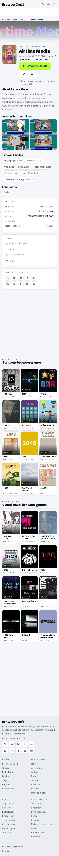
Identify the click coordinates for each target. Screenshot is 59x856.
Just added (36, 803)
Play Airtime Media (36, 65)
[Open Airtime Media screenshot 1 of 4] (15, 127)
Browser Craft (9, 20)
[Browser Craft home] (13, 4)
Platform (35, 784)
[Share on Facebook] (27, 278)
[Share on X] (7, 278)
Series (34, 816)
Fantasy (35, 788)
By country (36, 820)
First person (8, 816)
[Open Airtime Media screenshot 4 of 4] (43, 142)
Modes (5, 776)
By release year (38, 811)
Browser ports (38, 832)
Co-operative (9, 824)
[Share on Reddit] (14, 278)
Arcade (35, 780)
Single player (8, 803)
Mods (34, 828)
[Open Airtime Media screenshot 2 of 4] (43, 127)
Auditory (6, 832)
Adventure (36, 768)
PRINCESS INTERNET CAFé (35, 59)
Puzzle (34, 776)
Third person (8, 820)
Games (23, 20)
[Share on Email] (34, 284)
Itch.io (29, 74)
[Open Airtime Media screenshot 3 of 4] (15, 142)
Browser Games (10, 763)
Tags (4, 780)
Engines (6, 784)
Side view (7, 807)
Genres (5, 768)
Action (34, 772)
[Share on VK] (27, 284)
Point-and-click (38, 792)
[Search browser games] (42, 4)
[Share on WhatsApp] (34, 278)
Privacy (6, 851)
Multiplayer (7, 772)
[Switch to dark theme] (48, 4)
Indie (33, 763)
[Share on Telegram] (7, 284)
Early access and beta (41, 824)
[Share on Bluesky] (21, 278)
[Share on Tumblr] (21, 284)
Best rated (36, 807)
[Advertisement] (29, 12)
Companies (7, 788)
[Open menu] (54, 4)
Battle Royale (8, 828)
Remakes (35, 836)
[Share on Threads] (14, 284)
